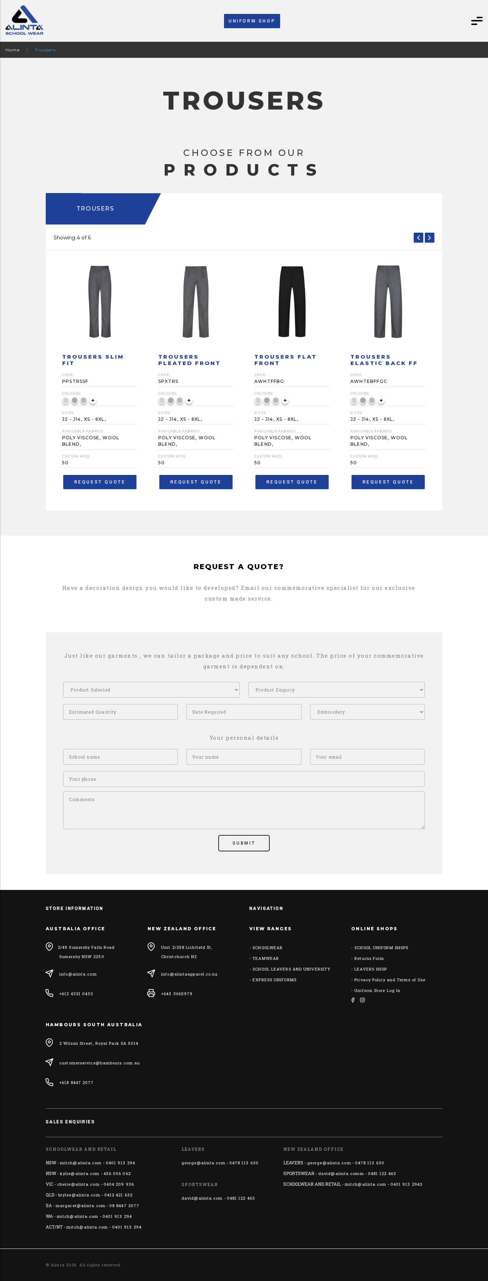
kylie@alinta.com (80, 1173)
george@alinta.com (203, 1162)
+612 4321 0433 (76, 993)
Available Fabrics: (83, 431)
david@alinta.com (202, 1198)
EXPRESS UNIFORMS (275, 979)
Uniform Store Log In (377, 990)
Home (12, 49)
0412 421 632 (118, 1195)
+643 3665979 (177, 993)
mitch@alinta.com (81, 1162)
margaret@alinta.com (80, 1205)
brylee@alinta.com (79, 1195)
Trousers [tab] (95, 208)
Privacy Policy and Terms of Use (389, 979)
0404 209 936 (119, 1184)
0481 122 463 (241, 1198)
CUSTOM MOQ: (76, 456)
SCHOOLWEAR (268, 947)
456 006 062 (117, 1173)
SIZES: (68, 413)
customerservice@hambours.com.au (99, 1062)
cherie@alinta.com (78, 1184)
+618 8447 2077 (76, 1082)
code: (68, 375)
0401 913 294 (120, 1162)
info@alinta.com (78, 974)
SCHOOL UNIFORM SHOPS (381, 947)
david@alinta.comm (341, 1173)
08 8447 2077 (124, 1205)
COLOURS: (72, 393)
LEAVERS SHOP (370, 969)
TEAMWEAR (266, 958)
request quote (100, 482)
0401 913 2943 (406, 1184)
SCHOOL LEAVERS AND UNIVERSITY (291, 969)
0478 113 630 (244, 1162)
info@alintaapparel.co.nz (189, 974)
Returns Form (369, 958)
